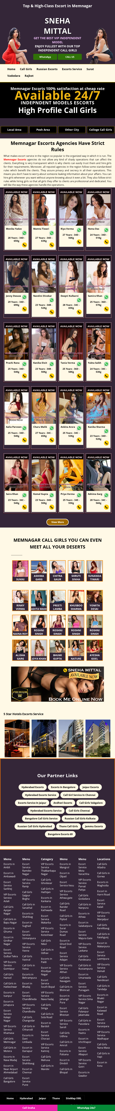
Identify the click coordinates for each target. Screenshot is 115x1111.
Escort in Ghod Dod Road (65, 944)
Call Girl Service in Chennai (79, 795)
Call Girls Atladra (102, 865)
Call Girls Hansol (8, 976)
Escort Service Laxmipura (103, 955)
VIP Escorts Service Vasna (28, 947)
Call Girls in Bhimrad (66, 988)
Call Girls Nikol (46, 942)
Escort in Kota (102, 1064)
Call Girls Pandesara (84, 958)
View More (57, 522)
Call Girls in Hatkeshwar (10, 985)
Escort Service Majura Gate (85, 935)
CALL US (69, 56)
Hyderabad (26, 1098)
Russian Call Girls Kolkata (80, 818)
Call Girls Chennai (79, 810)
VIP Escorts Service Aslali (10, 898)
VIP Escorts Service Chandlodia (28, 1008)
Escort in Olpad (65, 874)
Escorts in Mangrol (65, 865)
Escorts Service (72, 69)
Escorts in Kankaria (46, 899)
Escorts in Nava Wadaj (10, 1058)
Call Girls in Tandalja (103, 987)
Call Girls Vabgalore (91, 802)
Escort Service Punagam (83, 987)
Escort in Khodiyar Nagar (46, 971)
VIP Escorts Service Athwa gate (66, 894)
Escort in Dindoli (65, 1061)
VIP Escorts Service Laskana (84, 947)
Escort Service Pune (26, 1081)
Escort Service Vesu (67, 883)
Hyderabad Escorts (33, 787)
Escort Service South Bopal (48, 983)
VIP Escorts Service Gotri (84, 1063)
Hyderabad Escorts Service (40, 795)
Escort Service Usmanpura (29, 935)
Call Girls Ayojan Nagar (8, 910)
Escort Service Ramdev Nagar (26, 869)
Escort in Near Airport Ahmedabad (11, 1069)
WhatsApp (45, 56)
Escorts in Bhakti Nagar (102, 998)
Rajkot (29, 75)
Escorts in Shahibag (27, 915)
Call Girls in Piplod (66, 917)
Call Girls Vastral (27, 958)
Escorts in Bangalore (63, 787)
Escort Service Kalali (101, 904)
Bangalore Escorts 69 (60, 834)
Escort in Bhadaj (27, 985)
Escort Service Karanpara (103, 1023)
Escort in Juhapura (9, 1003)
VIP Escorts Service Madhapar (103, 1035)
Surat (90, 69)
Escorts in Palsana (65, 1052)
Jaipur (42, 1098)
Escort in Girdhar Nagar (8, 941)
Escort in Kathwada (46, 908)
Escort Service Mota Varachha (83, 869)
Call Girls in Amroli (66, 1043)
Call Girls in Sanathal (28, 906)
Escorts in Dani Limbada (27, 1039)
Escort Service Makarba (46, 919)
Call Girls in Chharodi (28, 1028)
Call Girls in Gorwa (103, 874)
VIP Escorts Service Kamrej (47, 1048)
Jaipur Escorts (91, 787)
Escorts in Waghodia (103, 883)
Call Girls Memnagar (10, 1040)
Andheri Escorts (62, 802)
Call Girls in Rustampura (85, 967)
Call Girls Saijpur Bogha (27, 895)
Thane (56, 1098)
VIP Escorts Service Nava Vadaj (47, 996)
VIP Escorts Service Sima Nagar (85, 999)
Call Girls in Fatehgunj (103, 935)
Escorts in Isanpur (9, 994)
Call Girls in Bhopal (66, 1070)
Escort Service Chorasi (45, 1035)
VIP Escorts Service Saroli (66, 1024)
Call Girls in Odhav (47, 951)
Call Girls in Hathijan (47, 890)
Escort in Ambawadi (9, 874)
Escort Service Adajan (64, 956)
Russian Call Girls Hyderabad (35, 826)
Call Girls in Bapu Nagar (10, 921)
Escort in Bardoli (46, 1024)
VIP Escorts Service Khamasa (10, 1030)
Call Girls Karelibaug (103, 926)
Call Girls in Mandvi (47, 1067)
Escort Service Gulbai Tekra (11, 953)
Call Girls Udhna (65, 1034)
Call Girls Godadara (84, 897)
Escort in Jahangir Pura (65, 999)
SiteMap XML (73, 1098)
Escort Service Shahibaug (28, 1060)
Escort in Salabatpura (85, 924)
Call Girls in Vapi (103, 1055)
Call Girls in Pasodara (84, 1022)
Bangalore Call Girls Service (41, 818)
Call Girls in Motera (10, 1049)
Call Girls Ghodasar (46, 881)
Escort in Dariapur (27, 1049)
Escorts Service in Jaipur (32, 802)
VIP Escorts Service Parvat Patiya (84, 884)
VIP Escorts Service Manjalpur (103, 916)
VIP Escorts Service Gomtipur (10, 965)
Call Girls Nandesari (103, 978)
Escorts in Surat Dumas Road (65, 930)
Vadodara (13, 75)
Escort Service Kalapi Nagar (8, 1015)
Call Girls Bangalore (9, 1079)
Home (11, 69)
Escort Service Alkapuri (83, 1051)
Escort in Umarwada (84, 976)
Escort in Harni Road (103, 893)
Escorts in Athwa (84, 915)
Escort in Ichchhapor (84, 1040)
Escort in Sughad (27, 924)
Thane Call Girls (68, 826)
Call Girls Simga (46, 1006)
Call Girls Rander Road (65, 907)
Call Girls (26, 69)
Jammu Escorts (94, 826)
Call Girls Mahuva (46, 1058)
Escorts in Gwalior (84, 1074)
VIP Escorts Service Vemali (103, 968)
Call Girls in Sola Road (47, 1015)
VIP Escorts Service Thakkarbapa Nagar (48, 869)
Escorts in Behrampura (29, 976)
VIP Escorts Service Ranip (28, 883)
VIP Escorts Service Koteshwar (47, 932)
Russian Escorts (47, 69)
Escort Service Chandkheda (29, 996)
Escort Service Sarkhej (8, 885)
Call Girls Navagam (65, 979)
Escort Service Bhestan (64, 1011)
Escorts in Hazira (84, 1031)
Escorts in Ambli (9, 865)
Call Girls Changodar (28, 1019)
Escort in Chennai (27, 1070)
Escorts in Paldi (46, 960)
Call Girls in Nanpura (84, 906)
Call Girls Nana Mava (103, 1046)
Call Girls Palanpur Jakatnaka (83, 1011)
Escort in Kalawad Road (102, 1011)
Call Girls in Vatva (28, 967)
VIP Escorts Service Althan (66, 969)
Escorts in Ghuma (9, 930)
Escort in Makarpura (103, 944)
